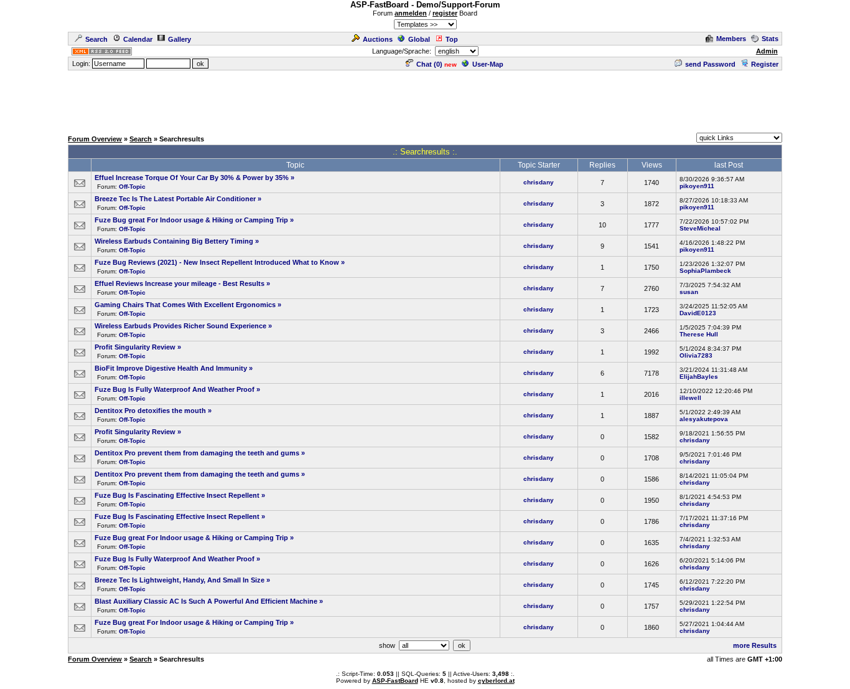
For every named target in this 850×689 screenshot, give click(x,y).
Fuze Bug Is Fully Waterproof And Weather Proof (175, 389)
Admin (767, 51)
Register (764, 64)
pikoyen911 (697, 186)
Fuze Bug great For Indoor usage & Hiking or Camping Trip (191, 220)
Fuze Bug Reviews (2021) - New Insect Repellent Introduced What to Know (217, 262)
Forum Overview (95, 139)
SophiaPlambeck (705, 270)
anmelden (411, 13)
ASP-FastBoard (395, 680)
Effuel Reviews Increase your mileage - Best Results (179, 283)
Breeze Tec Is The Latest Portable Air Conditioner (175, 198)
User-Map (487, 64)
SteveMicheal (700, 228)
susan (689, 291)
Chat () (429, 64)
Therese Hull (699, 334)
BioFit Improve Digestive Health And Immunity (171, 368)
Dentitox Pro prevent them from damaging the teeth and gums (197, 453)
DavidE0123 (698, 313)
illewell (690, 397)
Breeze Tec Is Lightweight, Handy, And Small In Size (179, 580)
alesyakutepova (704, 419)
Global (419, 39)
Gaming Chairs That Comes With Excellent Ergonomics (185, 304)
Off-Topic (132, 186)
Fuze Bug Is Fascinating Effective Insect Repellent (177, 495)
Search (96, 39)
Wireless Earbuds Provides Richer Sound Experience (180, 326)
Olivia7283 (696, 355)
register (444, 13)
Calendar (137, 39)
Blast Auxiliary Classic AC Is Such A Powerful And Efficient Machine (206, 601)
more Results (755, 645)
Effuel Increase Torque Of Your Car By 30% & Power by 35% (192, 177)
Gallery (179, 39)
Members (731, 38)
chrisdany (538, 182)
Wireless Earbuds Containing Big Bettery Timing (174, 241)
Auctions (378, 39)
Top (452, 39)
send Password (710, 64)
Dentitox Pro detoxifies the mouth (150, 410)
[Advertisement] (425, 100)
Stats (770, 38)
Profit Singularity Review (135, 347)
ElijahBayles (699, 376)
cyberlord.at (496, 680)
